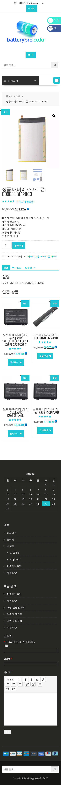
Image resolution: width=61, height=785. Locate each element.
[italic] (31, 679)
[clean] (43, 679)
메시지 (8, 672)
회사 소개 (12, 532)
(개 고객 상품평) (25, 201)
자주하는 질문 (14, 566)
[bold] (25, 679)
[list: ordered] (7, 684)
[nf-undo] (7, 689)
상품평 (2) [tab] (30, 267)
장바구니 (18, 245)
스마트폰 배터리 (49, 256)
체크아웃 (14, 552)
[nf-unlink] (33, 684)
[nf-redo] (13, 689)
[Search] (54, 65)
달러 (53, 20)
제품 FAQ (12, 572)
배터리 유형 (34, 256)
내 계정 (31, 8)
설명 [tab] (6, 267)
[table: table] (40, 684)
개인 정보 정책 (14, 620)
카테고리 (13, 80)
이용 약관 (12, 627)
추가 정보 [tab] (16, 267)
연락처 (10, 539)
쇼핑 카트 (15, 559)
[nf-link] (27, 684)
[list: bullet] (13, 684)
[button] (56, 80)
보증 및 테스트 (14, 614)
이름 (6, 645)
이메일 (8, 658)
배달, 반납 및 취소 (16, 607)
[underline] (37, 679)
